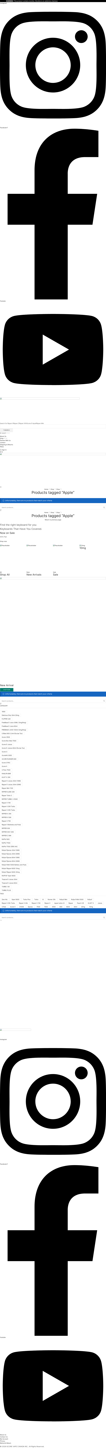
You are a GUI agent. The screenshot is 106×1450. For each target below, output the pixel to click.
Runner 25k (51, 899)
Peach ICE (80, 903)
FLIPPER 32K (6, 719)
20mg (83, 907)
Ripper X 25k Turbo (8, 903)
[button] (3, 450)
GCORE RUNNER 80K (9, 759)
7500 (38, 907)
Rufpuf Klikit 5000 (77, 899)
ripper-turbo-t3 (59, 903)
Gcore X (4, 766)
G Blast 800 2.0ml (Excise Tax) (12, 733)
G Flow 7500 (6, 770)
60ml (68, 907)
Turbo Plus (26, 899)
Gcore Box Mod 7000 (9, 741)
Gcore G (4, 752)
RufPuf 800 (6, 839)
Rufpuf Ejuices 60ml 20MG (11, 861)
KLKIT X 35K (6, 777)
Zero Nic (5, 899)
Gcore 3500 (6, 737)
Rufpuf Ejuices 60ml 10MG (11, 857)
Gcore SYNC (6, 763)
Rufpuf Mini (63, 899)
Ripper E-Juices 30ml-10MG (11, 781)
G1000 (21, 907)
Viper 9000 (15, 899)
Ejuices (30, 907)
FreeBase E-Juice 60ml (9, 726)
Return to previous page (53, 520)
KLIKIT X (91, 903)
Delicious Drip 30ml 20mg (10, 715)
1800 (3, 711)
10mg (91, 907)
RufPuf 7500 (6, 843)
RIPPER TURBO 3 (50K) (10, 799)
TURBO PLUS (6, 890)
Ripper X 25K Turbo (8, 810)
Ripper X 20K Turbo (8, 806)
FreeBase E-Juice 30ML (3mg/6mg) (14, 722)
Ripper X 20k (23, 903)
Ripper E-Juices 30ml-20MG (11, 784)
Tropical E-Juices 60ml (9, 883)
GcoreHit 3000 (7, 755)
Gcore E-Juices (7, 744)
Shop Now (6, 689)
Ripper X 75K (6, 821)
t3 (43, 899)
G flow (4, 907)
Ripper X (47, 903)
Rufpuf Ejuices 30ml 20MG (11, 854)
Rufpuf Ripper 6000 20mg (11, 872)
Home (46, 489)
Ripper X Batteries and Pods (11, 825)
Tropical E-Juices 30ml (9, 879)
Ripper (71, 903)
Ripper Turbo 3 (7, 795)
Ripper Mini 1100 (7, 788)
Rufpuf (89, 899)
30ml (75, 907)
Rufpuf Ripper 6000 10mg (11, 868)
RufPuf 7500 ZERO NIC (10, 846)
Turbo (36, 899)
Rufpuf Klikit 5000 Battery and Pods (14, 865)
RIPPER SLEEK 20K (8, 792)
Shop (52, 489)
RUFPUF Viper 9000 (8, 876)
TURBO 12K (6, 887)
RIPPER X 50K (6, 817)
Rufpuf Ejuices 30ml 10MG (11, 850)
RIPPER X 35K (6, 814)
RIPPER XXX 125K (8, 832)
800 (61, 907)
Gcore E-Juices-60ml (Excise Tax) (13, 748)
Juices (100, 903)
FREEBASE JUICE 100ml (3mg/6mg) (14, 730)
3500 (54, 907)
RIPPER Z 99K (6, 835)
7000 (46, 907)
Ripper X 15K (6, 803)
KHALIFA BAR (6, 773)
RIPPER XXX (6, 828)
